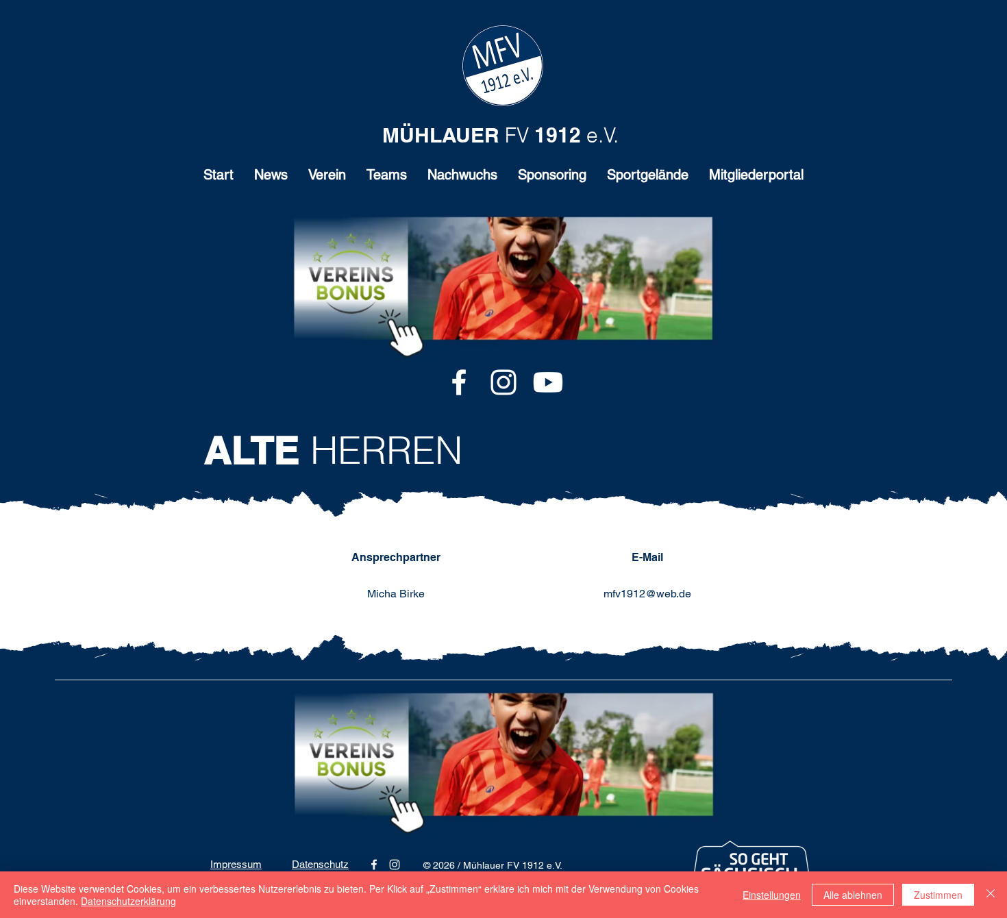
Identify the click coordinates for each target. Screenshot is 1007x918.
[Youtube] (548, 382)
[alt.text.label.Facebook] (459, 382)
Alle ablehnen (852, 895)
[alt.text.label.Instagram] (503, 382)
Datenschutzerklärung (128, 901)
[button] (327, 179)
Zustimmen (938, 895)
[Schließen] (990, 894)
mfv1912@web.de (647, 593)
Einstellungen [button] (772, 895)
